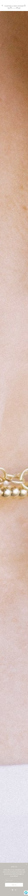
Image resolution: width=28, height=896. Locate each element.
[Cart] (24, 5)
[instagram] (15, 889)
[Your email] (14, 880)
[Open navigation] (3, 5)
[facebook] (12, 889)
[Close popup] (26, 864)
